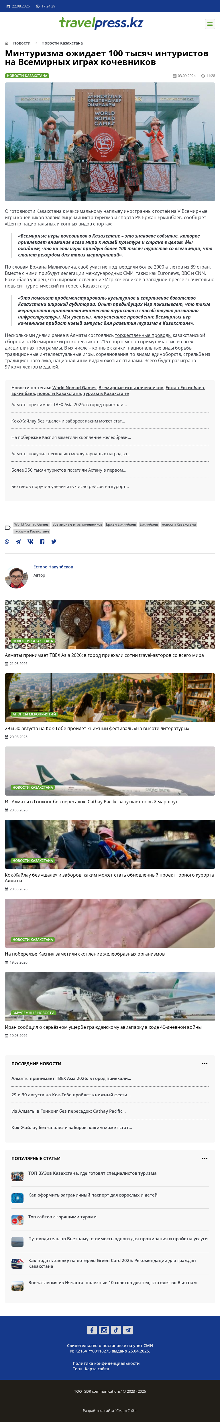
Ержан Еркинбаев (185, 387)
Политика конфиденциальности (106, 1363)
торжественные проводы (143, 335)
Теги (77, 1368)
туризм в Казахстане (106, 393)
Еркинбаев (23, 393)
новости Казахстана (59, 393)
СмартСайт (126, 1410)
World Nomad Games (74, 387)
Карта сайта (97, 1368)
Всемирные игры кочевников (131, 387)
